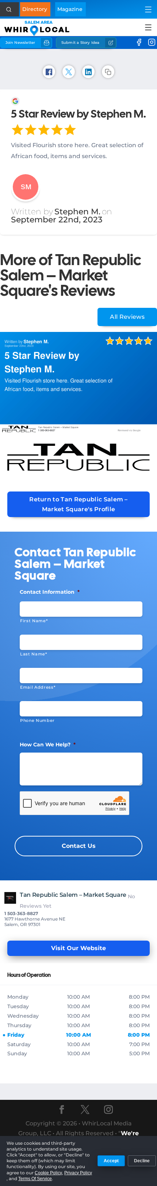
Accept (111, 1160)
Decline (142, 1160)
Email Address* (37, 687)
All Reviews (127, 316)
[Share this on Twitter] (68, 71)
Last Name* (33, 654)
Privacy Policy (78, 1172)
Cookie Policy (48, 1172)
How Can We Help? (48, 744)
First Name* (33, 620)
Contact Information (50, 592)
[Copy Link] (108, 71)
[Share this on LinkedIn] (88, 71)
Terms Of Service (35, 1178)
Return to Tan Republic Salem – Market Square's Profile (78, 504)
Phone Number (37, 720)
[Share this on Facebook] (49, 71)
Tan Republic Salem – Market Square (73, 894)
